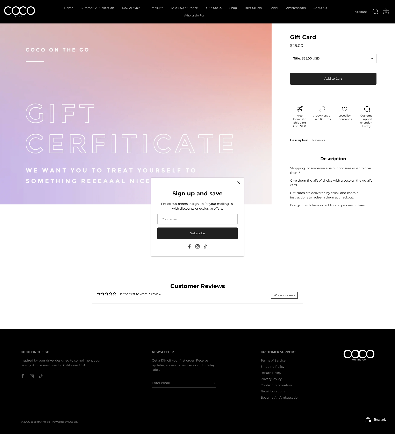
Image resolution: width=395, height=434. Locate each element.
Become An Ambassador (280, 397)
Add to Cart (333, 78)
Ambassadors (296, 8)
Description (299, 140)
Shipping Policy (272, 367)
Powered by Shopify (65, 421)
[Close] (238, 182)
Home (68, 8)
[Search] (375, 11)
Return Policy (271, 373)
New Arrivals (131, 8)
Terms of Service (273, 360)
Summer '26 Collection (97, 8)
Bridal (274, 8)
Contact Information (276, 385)
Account (361, 12)
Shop (233, 8)
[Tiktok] (205, 246)
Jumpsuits (155, 8)
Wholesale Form (196, 15)
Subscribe (197, 233)
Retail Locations (273, 391)
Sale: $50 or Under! (184, 8)
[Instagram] (197, 246)
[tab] (301, 140)
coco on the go (40, 421)
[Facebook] (189, 246)
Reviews (318, 140)
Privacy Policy (271, 379)
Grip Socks (214, 8)
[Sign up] (213, 383)
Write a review (284, 295)
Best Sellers (253, 8)
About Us (320, 8)
